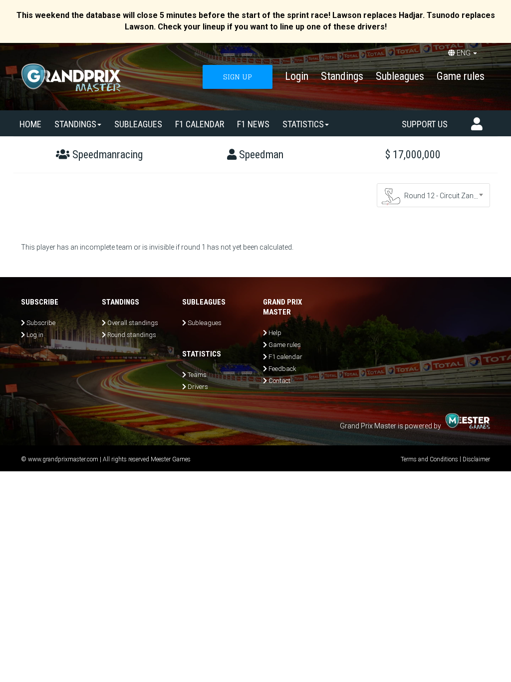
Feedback (282, 368)
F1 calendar (199, 124)
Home (30, 124)
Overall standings (132, 323)
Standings (342, 76)
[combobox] (434, 195)
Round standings (131, 335)
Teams (197, 374)
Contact (279, 380)
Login (296, 76)
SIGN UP (237, 76)
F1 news (253, 124)
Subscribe (40, 323)
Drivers (198, 386)
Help (274, 333)
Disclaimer (476, 459)
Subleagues (400, 76)
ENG (463, 53)
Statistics (303, 124)
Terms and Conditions (429, 459)
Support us (425, 124)
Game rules (461, 76)
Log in (34, 335)
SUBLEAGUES (138, 124)
